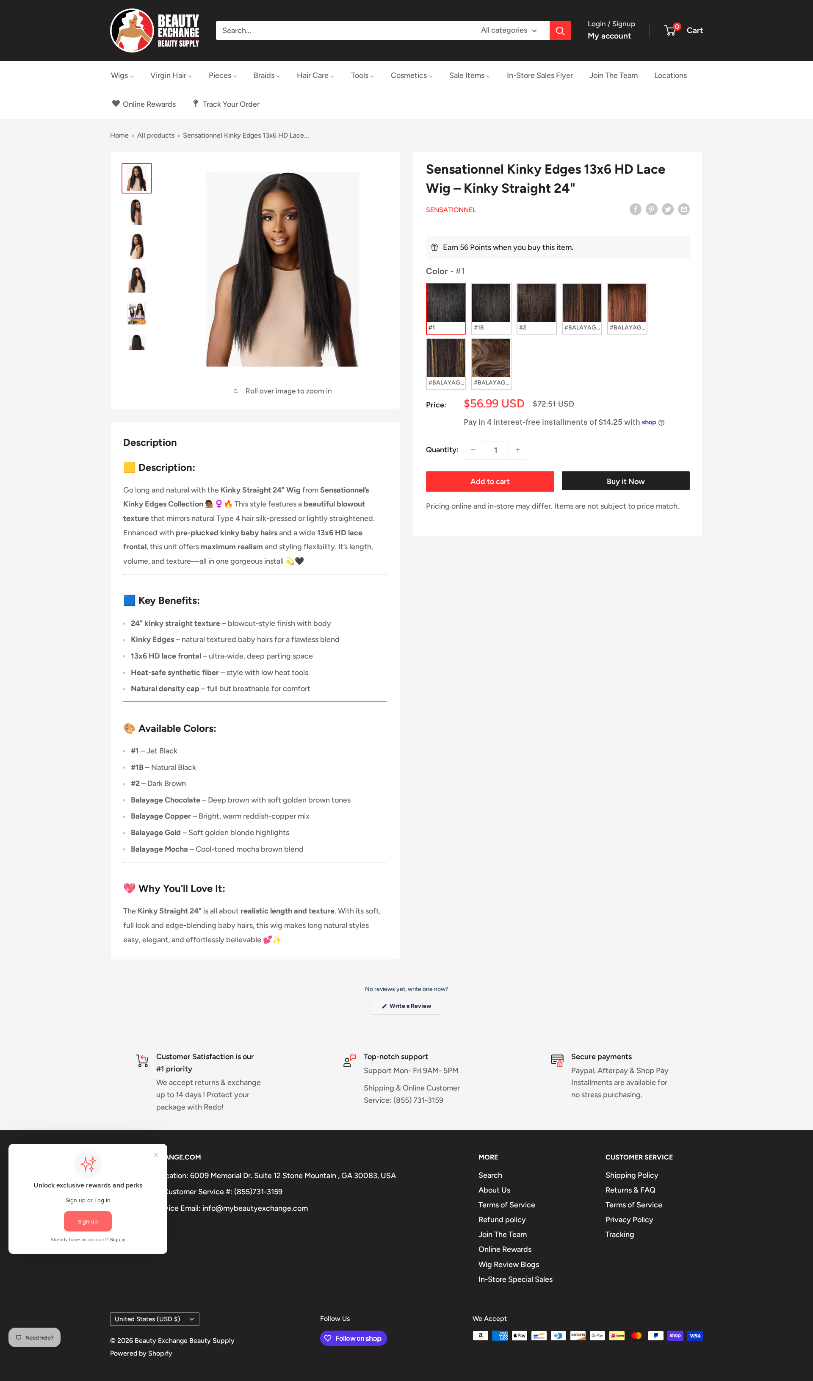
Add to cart (490, 481)
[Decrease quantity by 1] (473, 450)
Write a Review (415, 1008)
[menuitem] (122, 75)
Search (490, 1175)
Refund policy (502, 1219)
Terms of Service (506, 1204)
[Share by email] (684, 209)
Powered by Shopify (141, 1353)
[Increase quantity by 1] (518, 450)
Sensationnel (451, 209)
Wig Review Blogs (508, 1264)
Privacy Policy (629, 1219)
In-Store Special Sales (515, 1279)
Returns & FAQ (630, 1190)
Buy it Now (626, 481)
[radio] (446, 308)
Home (119, 135)
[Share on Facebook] (636, 209)
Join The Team (502, 1234)
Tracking (620, 1234)
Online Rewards (504, 1249)
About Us (494, 1190)
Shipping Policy (632, 1175)
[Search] (560, 30)
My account (609, 36)
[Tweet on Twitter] (668, 209)
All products (155, 135)
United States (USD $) (147, 1319)
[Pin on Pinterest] (652, 209)
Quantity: (442, 449)
